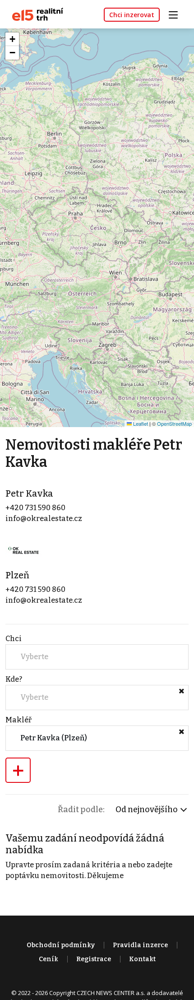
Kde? (13, 679)
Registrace (93, 959)
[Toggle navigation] (176, 14)
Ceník (48, 959)
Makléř (18, 720)
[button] (12, 39)
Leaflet (140, 423)
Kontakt (142, 959)
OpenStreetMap (174, 423)
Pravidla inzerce (140, 945)
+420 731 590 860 (35, 507)
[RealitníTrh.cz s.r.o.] (34, 13)
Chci (13, 638)
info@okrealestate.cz (43, 518)
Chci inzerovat (131, 14)
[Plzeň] (23, 550)
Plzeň (17, 575)
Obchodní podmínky (61, 945)
